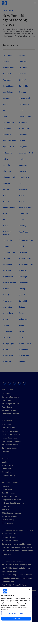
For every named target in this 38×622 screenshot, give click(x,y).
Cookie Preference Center (16, 613)
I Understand (16, 618)
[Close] (30, 589)
